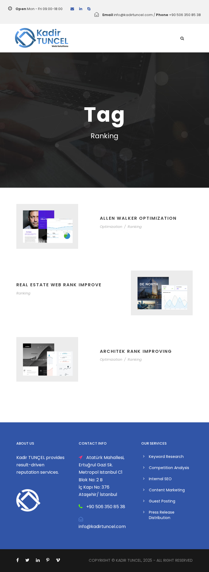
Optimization (111, 226)
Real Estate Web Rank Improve (59, 285)
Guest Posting (162, 501)
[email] (72, 8)
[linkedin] (80, 8)
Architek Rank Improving (136, 351)
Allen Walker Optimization (138, 218)
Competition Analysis (169, 467)
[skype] (88, 8)
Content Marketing (167, 490)
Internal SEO (160, 479)
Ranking (135, 226)
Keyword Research (166, 456)
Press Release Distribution (161, 515)
